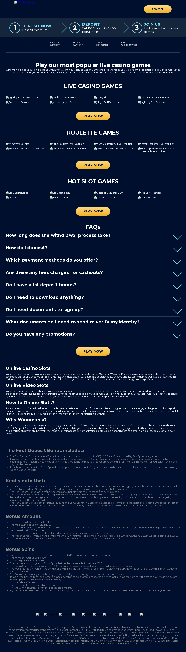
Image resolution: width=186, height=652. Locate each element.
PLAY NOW (93, 116)
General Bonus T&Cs (133, 590)
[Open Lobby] (25, 2)
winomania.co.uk (113, 627)
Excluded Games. (21, 505)
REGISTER (158, 9)
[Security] (71, 600)
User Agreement (162, 590)
